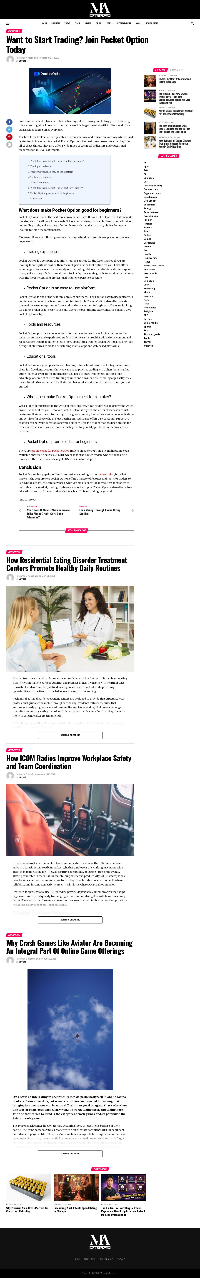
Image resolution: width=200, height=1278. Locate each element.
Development (151, 197)
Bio (145, 174)
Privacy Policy (105, 1259)
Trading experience (40, 166)
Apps (146, 166)
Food (146, 231)
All (145, 162)
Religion (148, 311)
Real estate (150, 307)
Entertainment (123, 23)
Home (44, 23)
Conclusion (36, 198)
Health (88, 23)
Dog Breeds (150, 201)
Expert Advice (151, 216)
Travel (67, 23)
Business (55, 23)
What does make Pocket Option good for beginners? (57, 161)
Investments (150, 273)
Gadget (148, 235)
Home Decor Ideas (154, 265)
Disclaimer (89, 1259)
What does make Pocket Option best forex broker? (56, 187)
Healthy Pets (151, 258)
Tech (77, 23)
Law (146, 277)
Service (148, 319)
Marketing (149, 288)
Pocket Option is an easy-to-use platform (51, 171)
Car (146, 181)
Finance (148, 224)
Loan (146, 284)
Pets (109, 23)
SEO (146, 315)
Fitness (148, 227)
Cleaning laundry (153, 185)
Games (138, 23)
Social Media (152, 23)
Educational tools (39, 182)
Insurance (149, 269)
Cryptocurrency (152, 193)
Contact (120, 1259)
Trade (147, 338)
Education (149, 204)
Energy (147, 208)
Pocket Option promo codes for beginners (52, 193)
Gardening (149, 243)
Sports (147, 326)
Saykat (22, 61)
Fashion (148, 220)
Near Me (148, 296)
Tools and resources (40, 177)
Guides (99, 23)
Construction (151, 189)
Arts (146, 170)
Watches (148, 346)
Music (147, 292)
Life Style (149, 281)
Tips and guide (152, 334)
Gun (146, 250)
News (147, 300)
